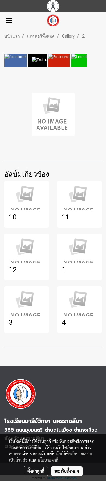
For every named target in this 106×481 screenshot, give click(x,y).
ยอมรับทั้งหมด (66, 471)
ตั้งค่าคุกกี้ (35, 471)
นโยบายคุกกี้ (48, 459)
